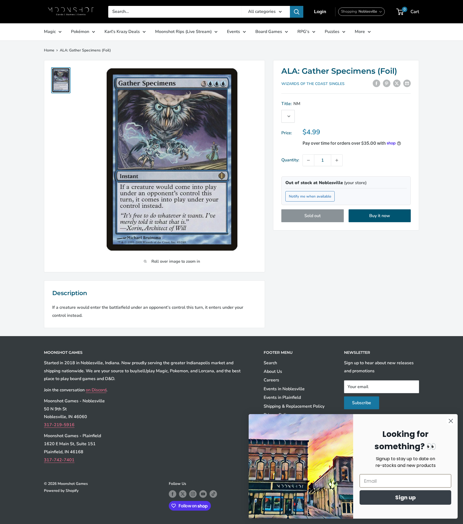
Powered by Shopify (61, 490)
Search (270, 363)
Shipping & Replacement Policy (294, 406)
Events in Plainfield (282, 397)
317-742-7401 (59, 460)
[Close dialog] (450, 421)
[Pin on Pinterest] (386, 83)
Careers (271, 380)
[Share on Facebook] (376, 83)
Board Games (268, 32)
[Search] (296, 12)
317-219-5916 (59, 425)
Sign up (405, 497)
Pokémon (80, 32)
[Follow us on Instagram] (193, 494)
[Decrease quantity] (308, 160)
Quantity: (290, 160)
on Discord (96, 390)
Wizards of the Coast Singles (313, 83)
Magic (50, 32)
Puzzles (332, 32)
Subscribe (361, 403)
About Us (273, 371)
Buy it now (379, 216)
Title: (290, 104)
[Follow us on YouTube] (203, 494)
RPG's (303, 32)
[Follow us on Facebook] (172, 494)
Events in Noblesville (284, 389)
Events (233, 32)
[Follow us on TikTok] (213, 494)
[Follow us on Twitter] (182, 494)
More (360, 32)
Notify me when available (310, 196)
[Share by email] (407, 83)
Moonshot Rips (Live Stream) (183, 32)
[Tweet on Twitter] (397, 83)
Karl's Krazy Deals (122, 32)
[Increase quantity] (336, 160)
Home (49, 50)
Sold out (312, 216)
